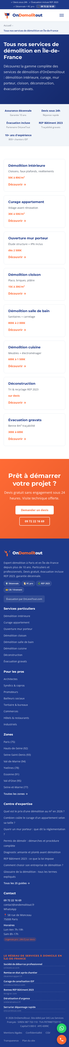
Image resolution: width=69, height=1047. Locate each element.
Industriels (10, 724)
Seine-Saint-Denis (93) (17, 754)
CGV (48, 1032)
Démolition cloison (15, 635)
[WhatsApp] (61, 1028)
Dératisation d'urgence (17, 998)
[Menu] (61, 15)
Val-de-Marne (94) (15, 761)
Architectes (10, 679)
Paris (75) (9, 742)
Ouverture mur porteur (18, 629)
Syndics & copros (14, 685)
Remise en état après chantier (20, 972)
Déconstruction (13, 655)
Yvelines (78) (11, 768)
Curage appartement (16, 622)
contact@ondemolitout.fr (19, 904)
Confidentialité (34, 1032)
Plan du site (28, 1040)
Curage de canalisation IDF (19, 981)
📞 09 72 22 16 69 (46, 6)
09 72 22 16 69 (34, 521)
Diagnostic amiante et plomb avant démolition (32, 852)
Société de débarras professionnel (23, 964)
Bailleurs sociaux (14, 698)
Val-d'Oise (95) (12, 780)
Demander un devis (34, 510)
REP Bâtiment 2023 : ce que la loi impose (29, 858)
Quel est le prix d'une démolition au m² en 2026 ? (34, 811)
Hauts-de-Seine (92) (16, 748)
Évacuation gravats (15, 661)
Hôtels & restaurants (16, 718)
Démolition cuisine (15, 648)
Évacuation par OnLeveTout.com (24, 599)
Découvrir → (17, 184)
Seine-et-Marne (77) (16, 787)
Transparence (11, 1040)
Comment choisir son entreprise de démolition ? (33, 865)
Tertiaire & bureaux (16, 705)
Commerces (11, 711)
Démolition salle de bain (19, 642)
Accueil (7, 25)
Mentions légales (13, 1032)
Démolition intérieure (17, 616)
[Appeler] (61, 1039)
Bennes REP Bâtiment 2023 (19, 989)
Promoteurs (11, 692)
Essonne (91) (11, 774)
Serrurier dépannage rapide (20, 1007)
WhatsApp (10, 909)
